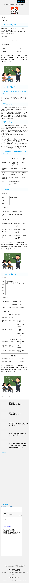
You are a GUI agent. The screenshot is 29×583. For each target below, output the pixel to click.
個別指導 (17, 565)
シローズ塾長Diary (19, 566)
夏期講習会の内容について (16, 404)
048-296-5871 (15, 577)
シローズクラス (11, 565)
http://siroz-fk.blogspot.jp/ (7, 506)
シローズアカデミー (14, 570)
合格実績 (22, 565)
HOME (4, 565)
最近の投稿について (15, 414)
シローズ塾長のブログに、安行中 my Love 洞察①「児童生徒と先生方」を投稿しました (18, 445)
